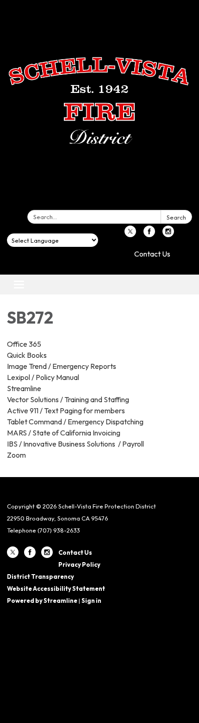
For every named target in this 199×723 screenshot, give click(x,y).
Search (176, 217)
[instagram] (168, 234)
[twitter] (130, 234)
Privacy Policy (79, 564)
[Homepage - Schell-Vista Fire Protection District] (99, 106)
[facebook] (149, 234)
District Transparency (40, 576)
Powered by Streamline (42, 600)
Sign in (91, 600)
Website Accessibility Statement (56, 588)
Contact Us (152, 253)
